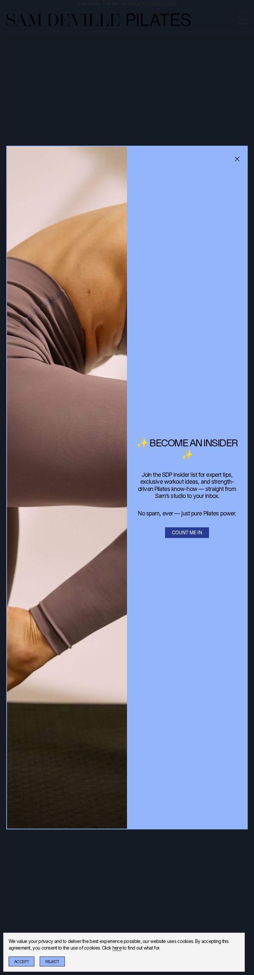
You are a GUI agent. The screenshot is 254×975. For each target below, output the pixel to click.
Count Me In (187, 532)
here (117, 948)
